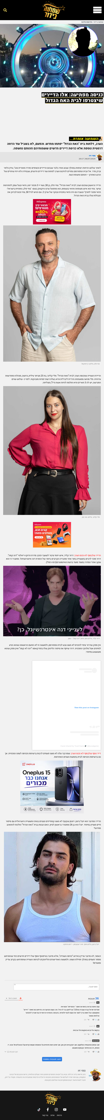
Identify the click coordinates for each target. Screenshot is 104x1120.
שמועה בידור (98, 22)
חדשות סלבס (86, 22)
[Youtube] (64, 1109)
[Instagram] (56, 1109)
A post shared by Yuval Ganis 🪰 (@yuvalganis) (79, 746)
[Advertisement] (52, 116)
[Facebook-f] (47, 1109)
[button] (5, 10)
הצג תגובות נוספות (52, 1059)
